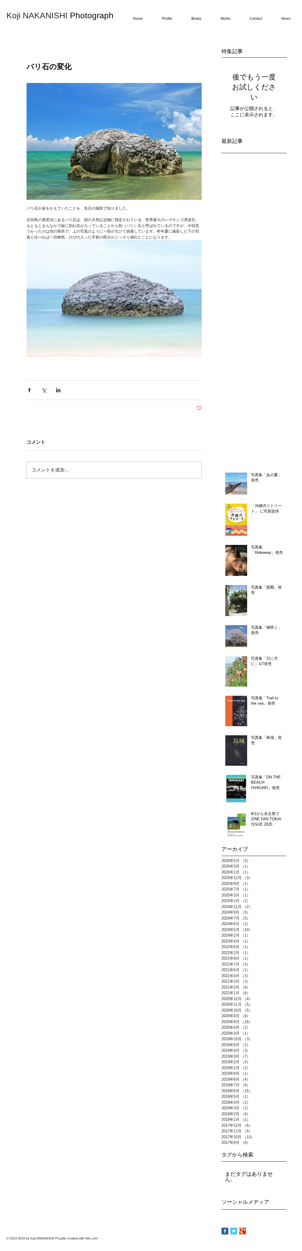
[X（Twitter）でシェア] (44, 390)
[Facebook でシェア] (29, 390)
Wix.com (91, 1238)
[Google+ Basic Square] (242, 1231)
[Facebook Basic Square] (224, 1231)
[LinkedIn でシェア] (58, 390)
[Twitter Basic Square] (233, 1231)
